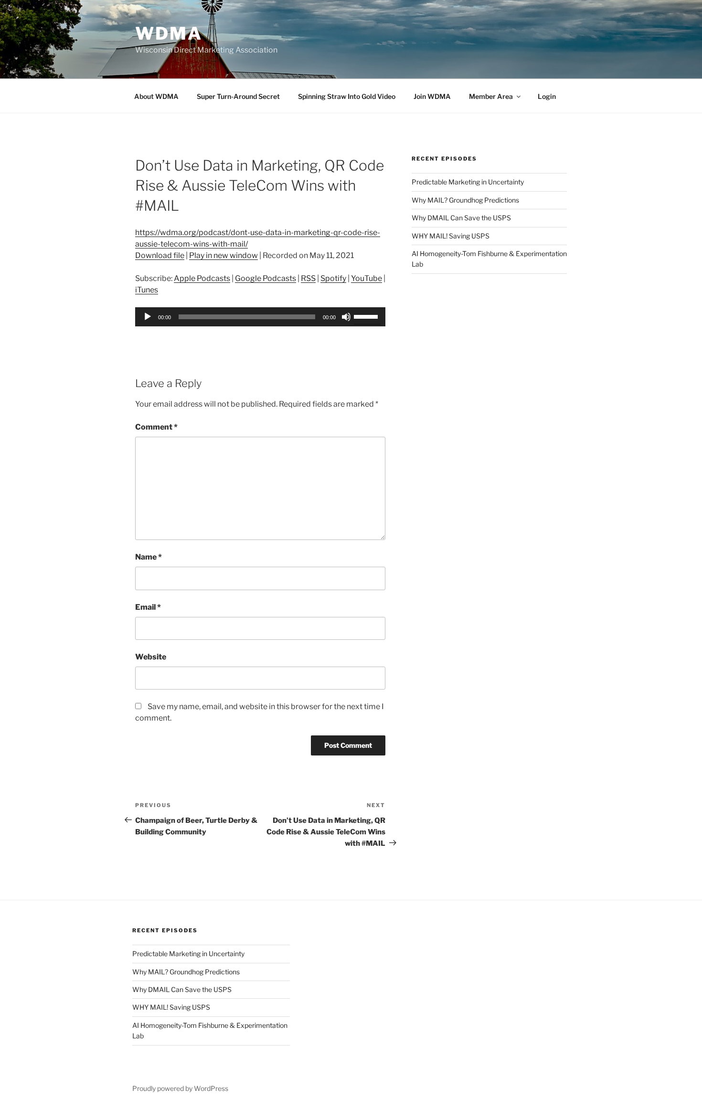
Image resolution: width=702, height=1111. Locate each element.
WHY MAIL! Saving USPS (450, 236)
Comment (156, 426)
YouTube (366, 278)
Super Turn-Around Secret (238, 96)
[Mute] (346, 317)
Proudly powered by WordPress (180, 1088)
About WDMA (156, 96)
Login (547, 96)
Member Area (491, 96)
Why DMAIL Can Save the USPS (461, 218)
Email (148, 607)
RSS (308, 278)
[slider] (367, 315)
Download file (159, 255)
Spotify (333, 278)
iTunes (146, 289)
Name (148, 556)
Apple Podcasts (202, 278)
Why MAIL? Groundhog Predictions (465, 200)
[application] (260, 316)
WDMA (168, 33)
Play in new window (223, 255)
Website (150, 656)
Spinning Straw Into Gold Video (346, 96)
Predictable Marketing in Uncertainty (468, 182)
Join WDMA (432, 96)
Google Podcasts (265, 278)
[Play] (147, 317)
